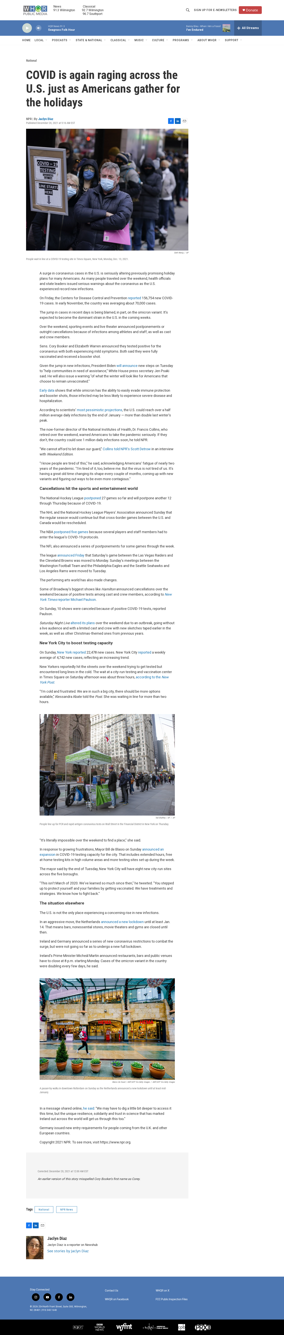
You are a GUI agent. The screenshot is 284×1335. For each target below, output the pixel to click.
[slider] (44, 28)
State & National (89, 40)
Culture (158, 40)
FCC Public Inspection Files (172, 1299)
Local (39, 40)
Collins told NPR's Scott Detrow (127, 449)
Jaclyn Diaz (45, 119)
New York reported (71, 652)
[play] (27, 28)
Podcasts (59, 40)
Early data (47, 390)
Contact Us (111, 1290)
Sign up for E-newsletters (215, 10)
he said (88, 1108)
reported (134, 298)
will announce (127, 366)
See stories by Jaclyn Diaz (67, 1251)
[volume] (38, 28)
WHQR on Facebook (117, 1299)
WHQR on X (162, 1290)
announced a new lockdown (122, 922)
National (31, 60)
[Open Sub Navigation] (46, 40)
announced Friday (70, 555)
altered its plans (83, 623)
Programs (181, 40)
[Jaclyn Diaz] (34, 1247)
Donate (252, 10)
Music (139, 40)
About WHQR (207, 40)
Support (231, 40)
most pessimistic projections (99, 410)
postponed (92, 498)
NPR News (66, 1209)
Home (26, 40)
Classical (118, 40)
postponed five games (71, 532)
